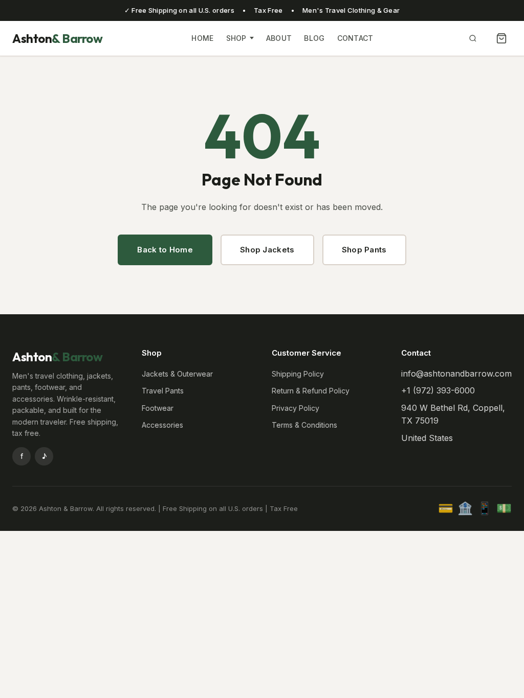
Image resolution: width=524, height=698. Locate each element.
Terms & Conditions (304, 425)
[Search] (473, 38)
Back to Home (165, 249)
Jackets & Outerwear (177, 373)
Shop (236, 38)
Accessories (162, 425)
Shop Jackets (267, 249)
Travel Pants (163, 390)
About (279, 38)
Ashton (57, 38)
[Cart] (501, 38)
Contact (355, 38)
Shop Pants (364, 249)
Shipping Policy (298, 373)
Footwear (157, 408)
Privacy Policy (295, 408)
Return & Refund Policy (311, 390)
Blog (314, 38)
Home (202, 38)
